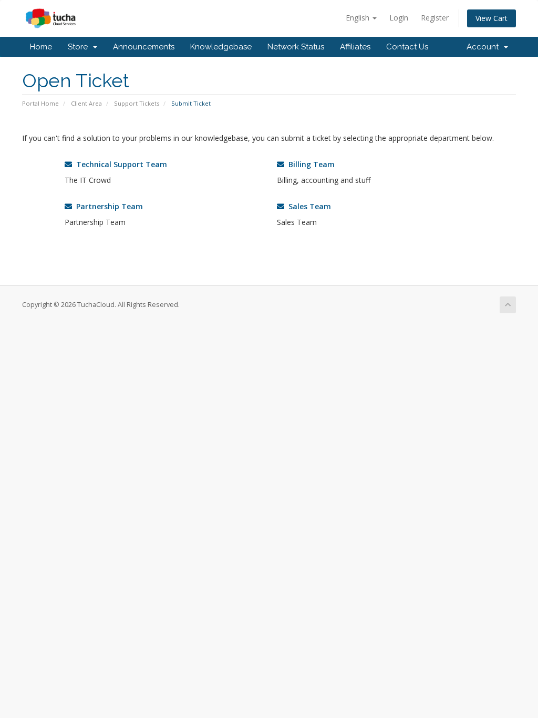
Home (41, 47)
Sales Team (307, 206)
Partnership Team (107, 206)
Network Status (295, 47)
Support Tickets (136, 103)
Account (485, 47)
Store (80, 47)
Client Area (86, 103)
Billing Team (309, 164)
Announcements (143, 47)
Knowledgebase (221, 47)
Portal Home (40, 103)
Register (435, 18)
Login (398, 18)
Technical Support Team (119, 164)
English (358, 18)
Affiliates (355, 47)
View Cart (491, 18)
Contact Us (407, 47)
